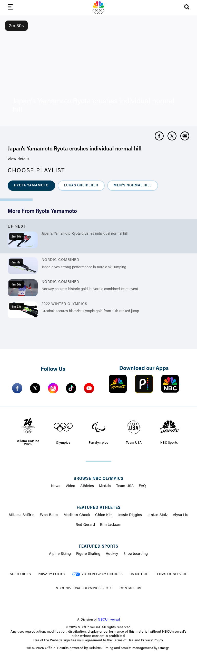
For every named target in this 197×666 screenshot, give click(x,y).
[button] (31, 185)
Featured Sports (98, 546)
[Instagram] (53, 388)
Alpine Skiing (60, 554)
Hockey (112, 554)
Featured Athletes (99, 508)
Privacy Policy (52, 574)
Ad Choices (20, 574)
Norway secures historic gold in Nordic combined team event (90, 289)
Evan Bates (49, 515)
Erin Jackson (110, 525)
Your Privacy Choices (102, 574)
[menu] (10, 7)
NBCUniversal (109, 619)
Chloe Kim (104, 515)
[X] (35, 388)
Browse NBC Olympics (98, 479)
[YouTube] (89, 388)
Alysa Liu (181, 515)
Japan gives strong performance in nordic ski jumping (84, 267)
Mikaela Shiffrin (22, 515)
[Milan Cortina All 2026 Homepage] (98, 7)
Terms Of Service (171, 574)
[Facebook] (17, 388)
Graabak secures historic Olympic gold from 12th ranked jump (90, 311)
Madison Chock (77, 515)
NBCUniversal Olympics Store (84, 588)
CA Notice (139, 574)
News (56, 486)
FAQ (142, 486)
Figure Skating (88, 554)
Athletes (87, 486)
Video (70, 486)
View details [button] (18, 159)
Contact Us (130, 588)
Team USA (125, 486)
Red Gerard (85, 525)
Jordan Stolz (157, 515)
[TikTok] (71, 388)
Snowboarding (135, 554)
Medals (105, 486)
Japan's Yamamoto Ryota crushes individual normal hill (84, 234)
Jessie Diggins (130, 515)
